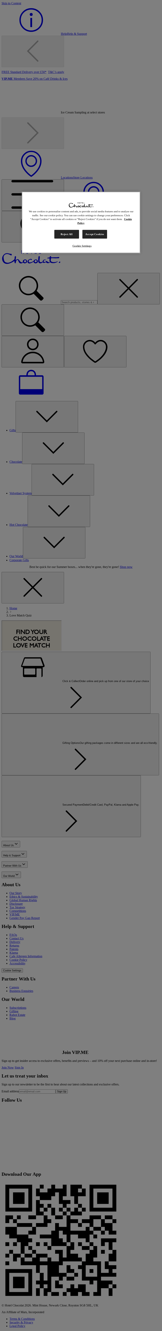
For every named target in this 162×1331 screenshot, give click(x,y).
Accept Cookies (94, 234)
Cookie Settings (82, 245)
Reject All (67, 234)
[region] (81, 222)
